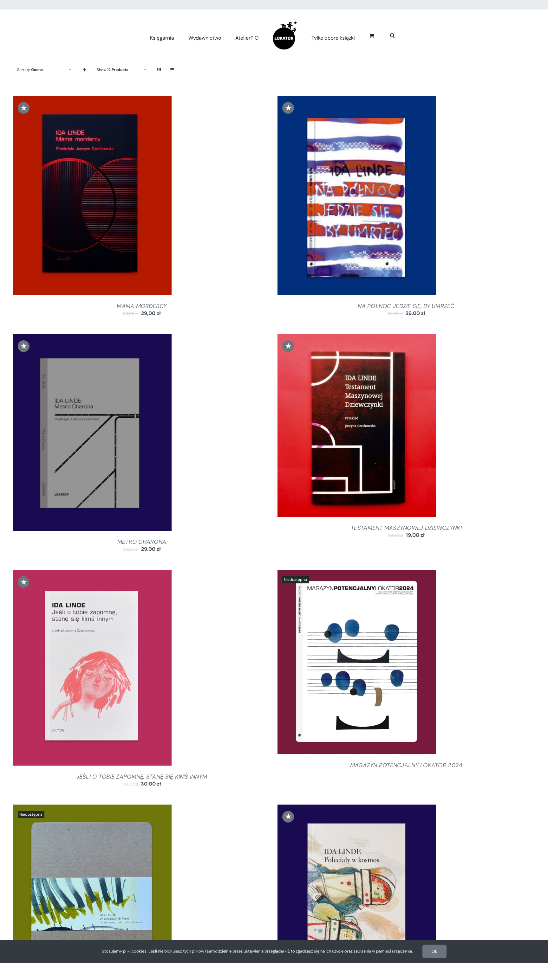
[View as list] (172, 70)
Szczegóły (118, 196)
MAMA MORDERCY (142, 306)
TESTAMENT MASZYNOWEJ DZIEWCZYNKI (406, 528)
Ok (434, 951)
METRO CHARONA (141, 542)
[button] (387, 34)
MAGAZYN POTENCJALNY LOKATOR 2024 (406, 765)
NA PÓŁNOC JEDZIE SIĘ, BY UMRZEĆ (406, 306)
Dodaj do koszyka (75, 196)
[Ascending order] (84, 69)
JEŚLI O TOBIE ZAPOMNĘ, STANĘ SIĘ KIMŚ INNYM (141, 776)
